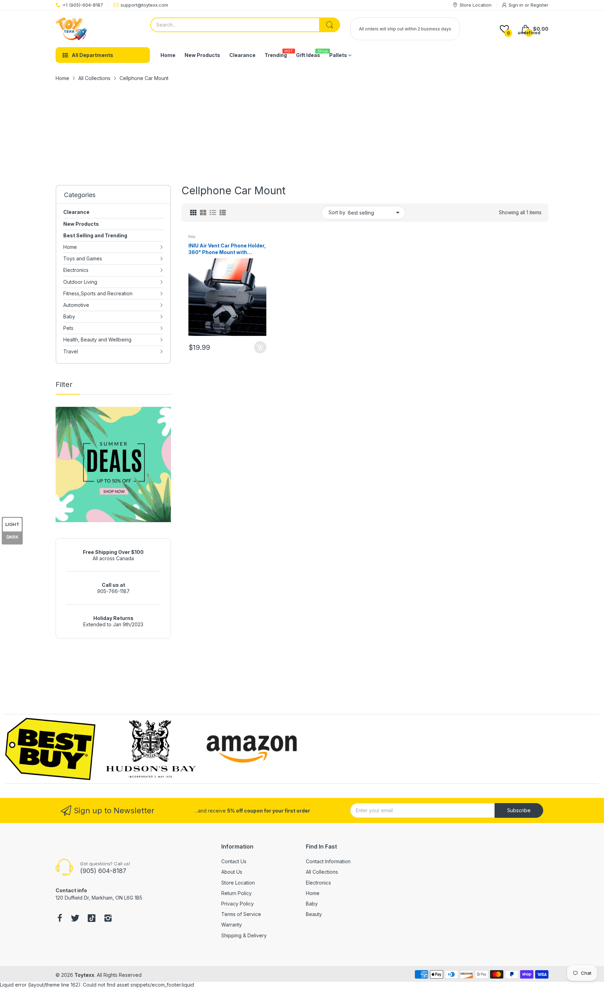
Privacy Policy (237, 904)
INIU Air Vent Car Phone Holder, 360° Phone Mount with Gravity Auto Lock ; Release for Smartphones (227, 249)
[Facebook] (60, 919)
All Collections (322, 872)
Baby (312, 904)
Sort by (337, 212)
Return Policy (236, 893)
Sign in (517, 5)
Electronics (318, 883)
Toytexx (84, 975)
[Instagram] (108, 919)
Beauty (314, 914)
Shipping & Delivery (244, 935)
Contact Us (233, 861)
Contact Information (328, 861)
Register (539, 5)
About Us (231, 872)
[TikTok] (91, 919)
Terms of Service (241, 914)
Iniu (191, 236)
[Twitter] (75, 919)
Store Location (238, 883)
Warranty (231, 925)
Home (312, 893)
